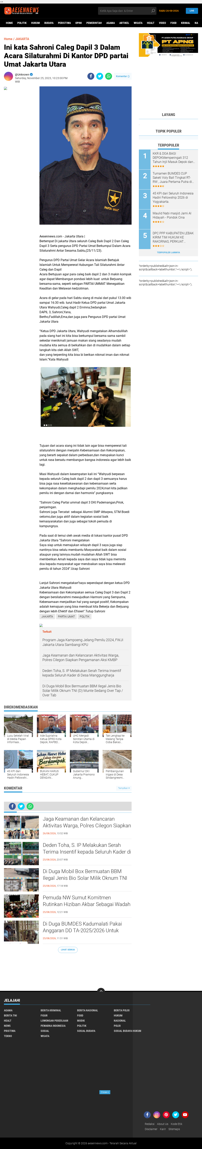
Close (105, 1092)
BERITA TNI (10, 1015)
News (7, 1025)
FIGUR (44, 1015)
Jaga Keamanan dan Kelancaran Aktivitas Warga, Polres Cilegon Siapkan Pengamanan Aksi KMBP (87, 825)
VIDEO (162, 22)
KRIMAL (185, 22)
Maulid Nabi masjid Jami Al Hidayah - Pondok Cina (172, 215)
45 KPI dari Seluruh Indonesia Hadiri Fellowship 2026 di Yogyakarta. (173, 198)
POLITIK (22, 22)
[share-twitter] (99, 76)
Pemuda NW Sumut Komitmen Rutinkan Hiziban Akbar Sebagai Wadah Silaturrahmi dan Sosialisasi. (86, 904)
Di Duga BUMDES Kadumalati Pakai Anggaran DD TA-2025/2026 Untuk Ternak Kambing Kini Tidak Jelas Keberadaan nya (82, 931)
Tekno (8, 1036)
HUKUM (35, 22)
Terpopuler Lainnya (168, 252)
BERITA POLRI (122, 1010)
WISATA (138, 22)
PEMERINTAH (94, 22)
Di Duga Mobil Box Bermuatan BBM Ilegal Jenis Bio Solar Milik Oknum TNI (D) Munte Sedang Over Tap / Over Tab (85, 878)
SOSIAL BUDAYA (86, 1030)
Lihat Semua (68, 949)
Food (173, 22)
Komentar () (123, 76)
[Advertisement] (68, 970)
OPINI (78, 22)
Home (9, 22)
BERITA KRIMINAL (51, 1010)
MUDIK (81, 1020)
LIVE (192, 10)
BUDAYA (48, 22)
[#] (168, 44)
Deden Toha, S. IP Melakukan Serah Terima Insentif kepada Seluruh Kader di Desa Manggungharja (87, 851)
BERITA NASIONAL (87, 1010)
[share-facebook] (90, 76)
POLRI (117, 1025)
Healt (150, 22)
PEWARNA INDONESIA (53, 1025)
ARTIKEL (124, 22)
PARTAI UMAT (66, 616)
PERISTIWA (64, 22)
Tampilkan (123, 788)
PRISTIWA (9, 1030)
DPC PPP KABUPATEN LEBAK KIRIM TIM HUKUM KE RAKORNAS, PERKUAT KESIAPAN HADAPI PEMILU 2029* (173, 237)
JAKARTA (22, 39)
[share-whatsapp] (108, 76)
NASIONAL (120, 1020)
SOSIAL (45, 1030)
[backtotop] (101, 992)
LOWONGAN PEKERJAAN (54, 1020)
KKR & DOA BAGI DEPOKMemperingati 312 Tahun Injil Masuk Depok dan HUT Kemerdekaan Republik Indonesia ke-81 (173, 158)
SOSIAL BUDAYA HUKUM (127, 1030)
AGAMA (110, 22)
